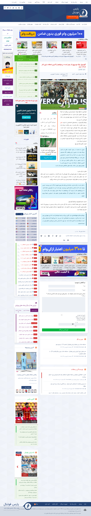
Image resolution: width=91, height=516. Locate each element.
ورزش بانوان (33, 237)
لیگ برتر (78, 24)
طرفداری (76, 231)
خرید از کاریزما (48, 158)
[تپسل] (20, 31)
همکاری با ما (22, 2)
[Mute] (44, 146)
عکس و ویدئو (54, 24)
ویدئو (81, 2)
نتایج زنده (26, 139)
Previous (18, 361)
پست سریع (7, 92)
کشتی (24, 234)
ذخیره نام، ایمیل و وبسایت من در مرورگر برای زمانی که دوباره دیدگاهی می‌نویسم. (80, 317)
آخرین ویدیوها (29, 347)
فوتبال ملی (84, 24)
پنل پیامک (7, 76)
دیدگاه (83, 296)
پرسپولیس (34, 223)
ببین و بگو (80, 339)
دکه (24, 240)
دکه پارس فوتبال (29, 452)
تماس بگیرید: (7, 45)
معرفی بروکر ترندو (7, 96)
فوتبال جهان (61, 24)
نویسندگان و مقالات (70, 24)
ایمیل (83, 290)
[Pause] (42, 146)
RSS (44, 2)
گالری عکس (22, 237)
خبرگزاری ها (78, 56)
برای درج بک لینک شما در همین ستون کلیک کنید (26, 101)
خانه (87, 2)
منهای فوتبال (30, 24)
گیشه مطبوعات (38, 24)
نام (84, 286)
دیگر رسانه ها (74, 2)
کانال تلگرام (55, 504)
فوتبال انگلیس (22, 226)
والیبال (35, 234)
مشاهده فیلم (27, 387)
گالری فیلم (34, 240)
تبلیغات (56, 2)
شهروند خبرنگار (64, 2)
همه (21, 214)
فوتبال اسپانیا (33, 226)
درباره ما (30, 2)
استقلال (23, 221)
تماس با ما (14, 2)
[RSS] (85, 339)
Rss (37, 504)
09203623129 (8, 50)
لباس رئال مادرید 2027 (7, 82)
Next (35, 361)
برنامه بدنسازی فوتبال (7, 102)
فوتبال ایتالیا (33, 229)
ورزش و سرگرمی (21, 24)
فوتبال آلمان (22, 229)
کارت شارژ (50, 2)
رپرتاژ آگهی (37, 2)
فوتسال (23, 218)
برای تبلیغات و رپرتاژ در (8, 31)
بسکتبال (23, 231)
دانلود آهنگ (8, 88)
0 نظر (73, 74)
